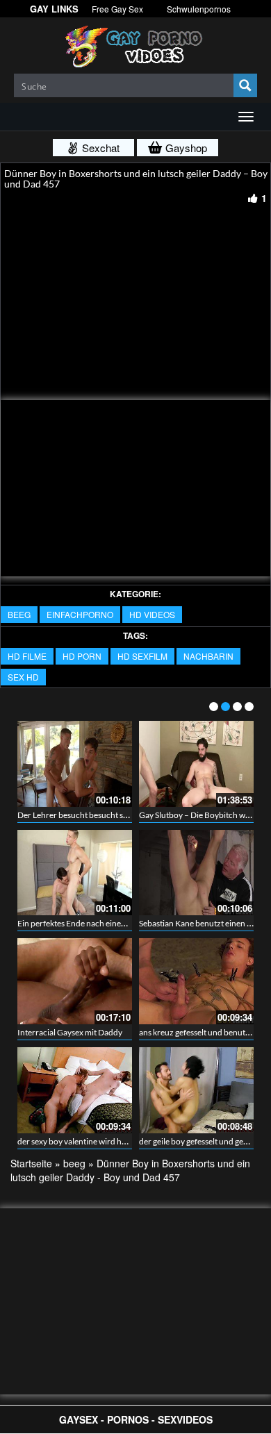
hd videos (152, 614)
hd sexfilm (142, 656)
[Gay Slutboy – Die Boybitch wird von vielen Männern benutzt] (196, 764)
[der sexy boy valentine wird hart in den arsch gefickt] (74, 1090)
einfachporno (80, 614)
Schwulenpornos (199, 8)
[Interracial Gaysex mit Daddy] (74, 981)
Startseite (31, 1163)
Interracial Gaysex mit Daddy (69, 1032)
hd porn (82, 656)
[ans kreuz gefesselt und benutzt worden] (196, 981)
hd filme (27, 656)
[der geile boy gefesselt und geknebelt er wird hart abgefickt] (196, 1090)
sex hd (23, 677)
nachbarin (208, 656)
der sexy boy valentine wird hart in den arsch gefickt (110, 1141)
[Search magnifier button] (245, 85)
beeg (19, 614)
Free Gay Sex (117, 8)
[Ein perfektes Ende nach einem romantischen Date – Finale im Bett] (74, 873)
